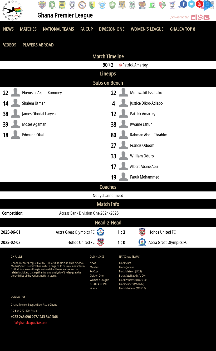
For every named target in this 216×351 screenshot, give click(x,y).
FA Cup (86, 29)
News (8, 29)
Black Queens (126, 267)
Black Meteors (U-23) (130, 271)
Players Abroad (38, 45)
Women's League (147, 29)
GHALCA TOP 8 (182, 29)
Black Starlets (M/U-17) (131, 284)
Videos (9, 45)
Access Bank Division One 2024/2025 (89, 213)
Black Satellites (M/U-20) (132, 275)
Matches (28, 29)
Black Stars (125, 263)
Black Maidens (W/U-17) (132, 288)
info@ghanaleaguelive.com (29, 322)
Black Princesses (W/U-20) (133, 280)
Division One (112, 29)
